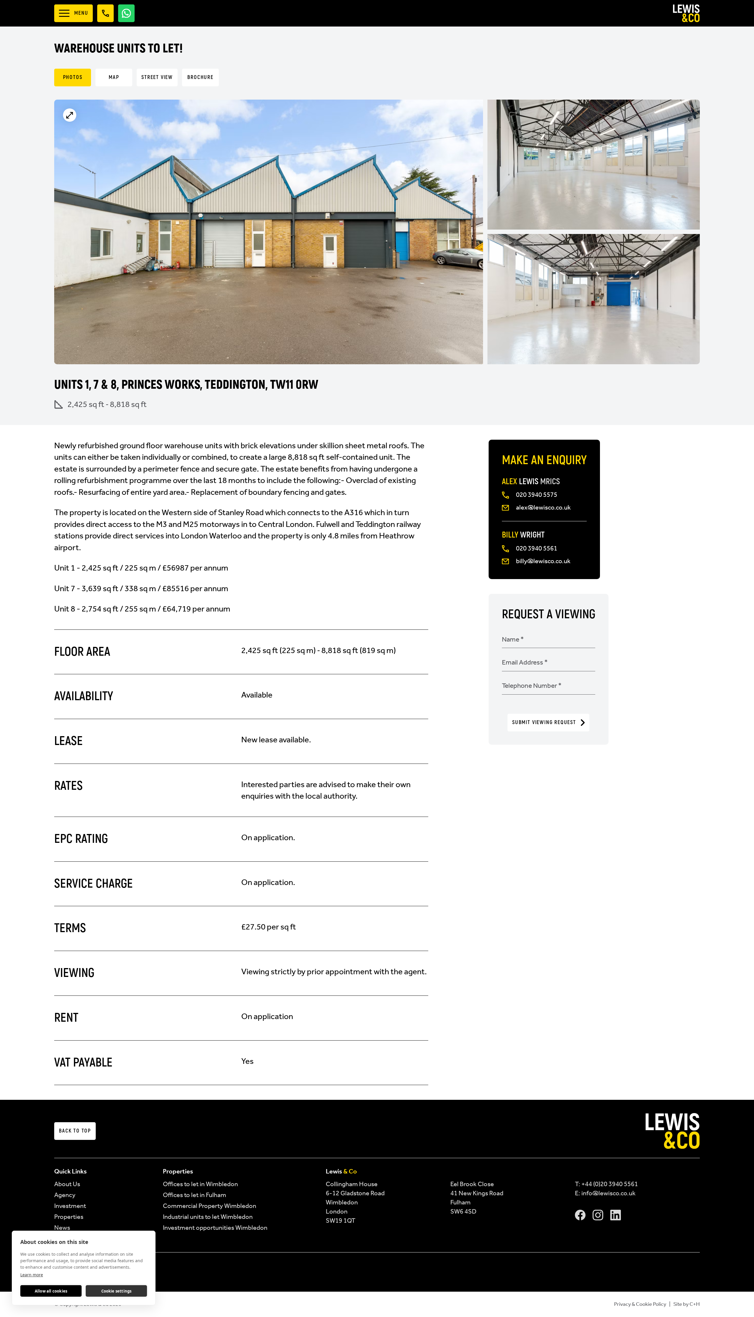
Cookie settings (116, 1291)
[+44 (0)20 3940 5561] (105, 13)
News (62, 1228)
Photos (72, 77)
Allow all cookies (51, 1291)
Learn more (31, 1275)
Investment (70, 1206)
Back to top (75, 1131)
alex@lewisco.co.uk (543, 507)
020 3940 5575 (536, 495)
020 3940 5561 (536, 548)
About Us (67, 1184)
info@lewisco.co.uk (608, 1193)
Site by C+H (686, 1304)
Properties (68, 1217)
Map (114, 77)
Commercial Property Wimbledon (209, 1206)
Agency (64, 1195)
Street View (157, 77)
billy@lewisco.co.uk (543, 561)
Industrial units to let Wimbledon (208, 1217)
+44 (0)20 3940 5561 (609, 1184)
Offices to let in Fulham (194, 1195)
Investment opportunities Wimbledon (215, 1228)
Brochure (200, 77)
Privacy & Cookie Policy (640, 1304)
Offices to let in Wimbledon (200, 1184)
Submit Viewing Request (544, 722)
